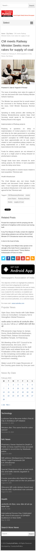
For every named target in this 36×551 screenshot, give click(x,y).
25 (23, 396)
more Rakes (12, 198)
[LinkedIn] (13, 258)
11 (23, 388)
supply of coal (19, 202)
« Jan (3, 405)
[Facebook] (8, 258)
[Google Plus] (18, 258)
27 (32, 396)
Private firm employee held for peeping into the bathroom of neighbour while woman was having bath (17, 225)
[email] (28, 258)
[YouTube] (23, 258)
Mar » (8, 405)
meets (28, 195)
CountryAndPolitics (12, 543)
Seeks (10, 202)
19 (27, 392)
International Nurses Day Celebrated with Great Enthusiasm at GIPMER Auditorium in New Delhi (16, 515)
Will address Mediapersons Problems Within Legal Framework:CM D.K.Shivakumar (16, 460)
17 (18, 392)
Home (3, 33)
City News (9, 33)
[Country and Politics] (18, 13)
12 (27, 388)
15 (8, 392)
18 (23, 392)
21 (4, 396)
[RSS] (33, 258)
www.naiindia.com (18, 303)
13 (32, 388)
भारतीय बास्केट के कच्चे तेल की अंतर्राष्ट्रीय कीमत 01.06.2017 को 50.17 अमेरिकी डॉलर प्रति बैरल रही (18, 324)
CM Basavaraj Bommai (16, 195)
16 (13, 392)
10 (18, 388)
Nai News (9, 56)
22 (8, 396)
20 (32, 392)
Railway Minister (23, 198)
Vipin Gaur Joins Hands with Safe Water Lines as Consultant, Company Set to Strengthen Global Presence (17, 315)
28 (4, 399)
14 (4, 392)
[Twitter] (3, 258)
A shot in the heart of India (10, 241)
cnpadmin (23, 54)
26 (27, 396)
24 (18, 396)
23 (13, 396)
